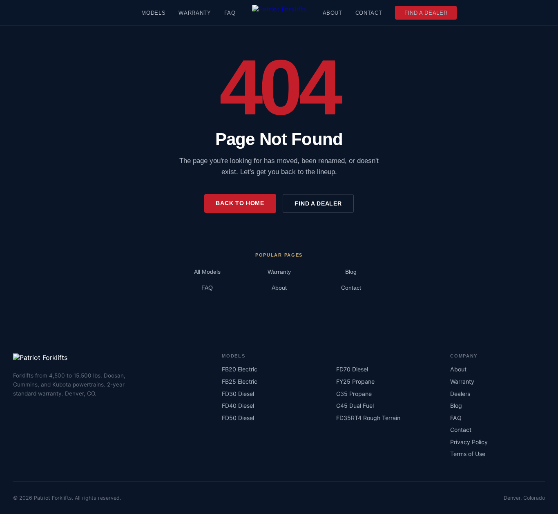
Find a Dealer (426, 13)
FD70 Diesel (352, 369)
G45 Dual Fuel (355, 405)
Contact (368, 13)
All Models (207, 272)
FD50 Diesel (238, 417)
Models (153, 13)
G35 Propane (354, 393)
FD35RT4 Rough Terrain (368, 417)
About (332, 13)
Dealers (460, 393)
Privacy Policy (469, 441)
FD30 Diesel (238, 393)
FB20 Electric (239, 369)
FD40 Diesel (238, 405)
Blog (351, 272)
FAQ (230, 13)
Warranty (195, 13)
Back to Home (240, 203)
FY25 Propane (355, 381)
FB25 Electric (239, 381)
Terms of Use (467, 453)
